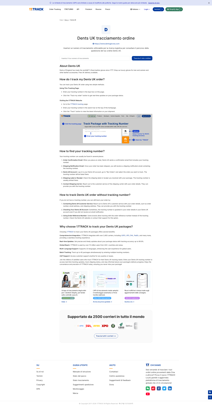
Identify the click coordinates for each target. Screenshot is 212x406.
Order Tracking (55, 9)
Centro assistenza (116, 376)
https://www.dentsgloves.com (107, 44)
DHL (131, 235)
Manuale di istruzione (82, 372)
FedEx (136, 235)
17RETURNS (68, 9)
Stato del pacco (79, 376)
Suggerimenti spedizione (83, 384)
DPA (38, 389)
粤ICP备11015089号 (126, 403)
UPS (127, 235)
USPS (123, 235)
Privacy (39, 380)
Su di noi (40, 372)
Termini (39, 376)
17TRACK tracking (76, 104)
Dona (111, 384)
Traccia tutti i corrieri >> (106, 336)
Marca (67, 20)
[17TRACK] (36, 9)
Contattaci (113, 372)
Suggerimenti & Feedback (120, 380)
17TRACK (70, 232)
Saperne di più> (154, 3)
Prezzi (107, 9)
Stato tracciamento (81, 380)
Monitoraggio (78, 389)
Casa (61, 20)
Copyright (40, 384)
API (78, 9)
